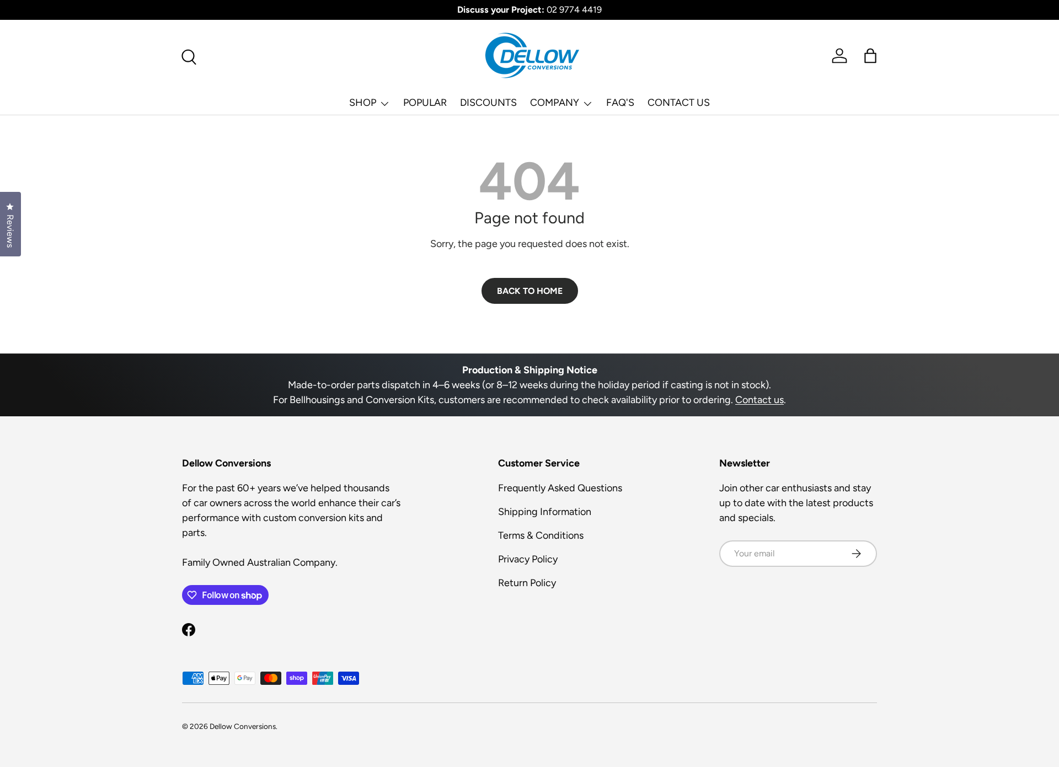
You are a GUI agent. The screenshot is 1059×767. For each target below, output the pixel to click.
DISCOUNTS (488, 102)
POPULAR (425, 102)
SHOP (362, 102)
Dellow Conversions (243, 726)
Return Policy (527, 583)
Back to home (530, 291)
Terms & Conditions (541, 535)
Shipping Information (544, 512)
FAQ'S (620, 102)
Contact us (759, 400)
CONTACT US (679, 102)
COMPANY (554, 102)
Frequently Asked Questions (560, 488)
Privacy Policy (528, 559)
